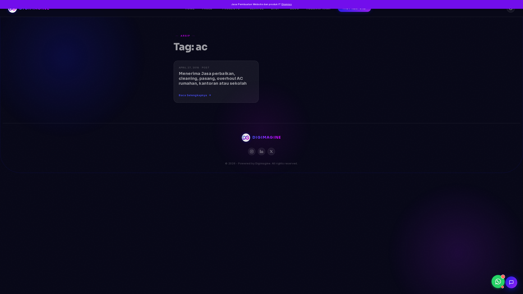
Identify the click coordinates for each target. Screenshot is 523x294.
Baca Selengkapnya (193, 95)
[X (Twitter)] (271, 151)
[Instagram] (251, 151)
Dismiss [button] (287, 4)
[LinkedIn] (261, 151)
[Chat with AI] (511, 282)
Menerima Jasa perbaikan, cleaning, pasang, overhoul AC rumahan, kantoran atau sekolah (213, 78)
